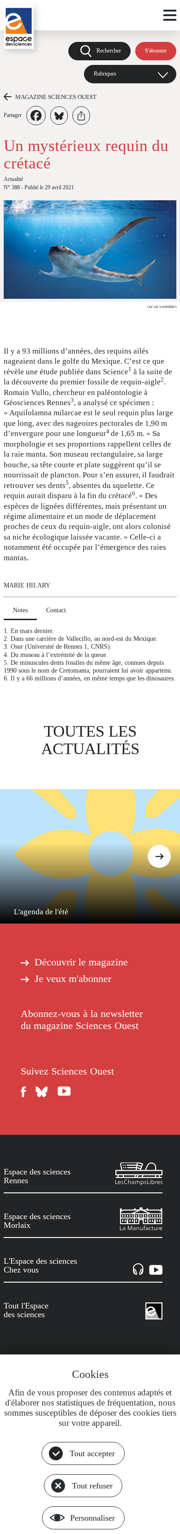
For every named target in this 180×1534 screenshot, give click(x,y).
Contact (56, 610)
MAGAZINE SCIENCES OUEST (55, 96)
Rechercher (108, 50)
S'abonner (156, 50)
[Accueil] (19, 27)
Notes (20, 610)
